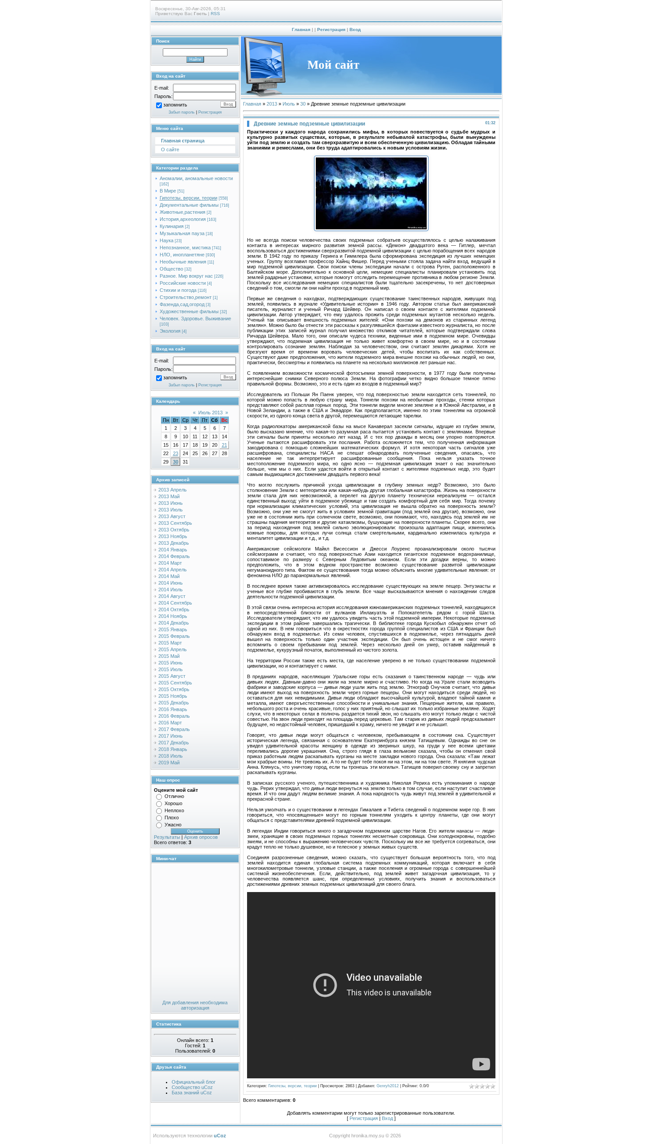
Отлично (174, 796)
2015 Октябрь (173, 689)
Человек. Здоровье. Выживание (195, 318)
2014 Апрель (172, 569)
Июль (289, 103)
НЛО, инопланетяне (182, 254)
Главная (301, 29)
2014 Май (169, 576)
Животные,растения (182, 212)
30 (175, 461)
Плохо (172, 817)
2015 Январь (172, 629)
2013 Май (169, 496)
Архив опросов (201, 837)
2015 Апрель (172, 649)
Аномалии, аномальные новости (196, 178)
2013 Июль (170, 509)
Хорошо (173, 803)
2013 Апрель (172, 489)
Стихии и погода (178, 290)
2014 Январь (172, 549)
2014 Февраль (174, 556)
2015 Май (169, 656)
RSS (215, 13)
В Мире (168, 190)
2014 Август (171, 596)
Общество (171, 268)
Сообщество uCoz (192, 1087)
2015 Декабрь (173, 702)
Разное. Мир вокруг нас (186, 276)
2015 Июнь (170, 662)
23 (175, 453)
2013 (272, 103)
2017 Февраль (174, 729)
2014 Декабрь (173, 622)
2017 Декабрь (173, 742)
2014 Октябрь (173, 609)
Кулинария (172, 226)
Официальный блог (194, 1082)
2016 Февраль (174, 716)
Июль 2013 (210, 412)
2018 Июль (170, 756)
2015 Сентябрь (175, 682)
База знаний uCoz (192, 1092)
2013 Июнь (170, 503)
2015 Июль (170, 669)
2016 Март (170, 722)
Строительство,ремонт (186, 297)
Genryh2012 (388, 1086)
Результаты (167, 837)
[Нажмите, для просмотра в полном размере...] (371, 229)
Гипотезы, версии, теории (188, 197)
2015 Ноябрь (172, 696)
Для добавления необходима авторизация (195, 1005)
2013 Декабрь (173, 543)
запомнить (175, 105)
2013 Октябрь (173, 529)
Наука (166, 240)
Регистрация (331, 29)
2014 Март (170, 563)
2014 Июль (170, 589)
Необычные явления (183, 261)
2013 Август (171, 516)
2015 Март (170, 642)
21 (224, 445)
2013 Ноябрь (172, 536)
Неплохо (174, 810)
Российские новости (183, 283)
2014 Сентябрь (175, 602)
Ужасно (173, 824)
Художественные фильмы (189, 311)
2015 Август (171, 676)
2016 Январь (172, 709)
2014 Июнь (170, 583)
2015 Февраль (174, 636)
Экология (170, 331)
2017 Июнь (170, 736)
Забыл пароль (182, 112)
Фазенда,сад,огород (182, 304)
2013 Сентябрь (175, 523)
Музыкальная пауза (182, 233)
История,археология (183, 219)
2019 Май (169, 762)
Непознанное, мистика (185, 247)
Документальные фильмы (189, 205)
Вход (355, 29)
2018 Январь (172, 749)
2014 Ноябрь (172, 616)
